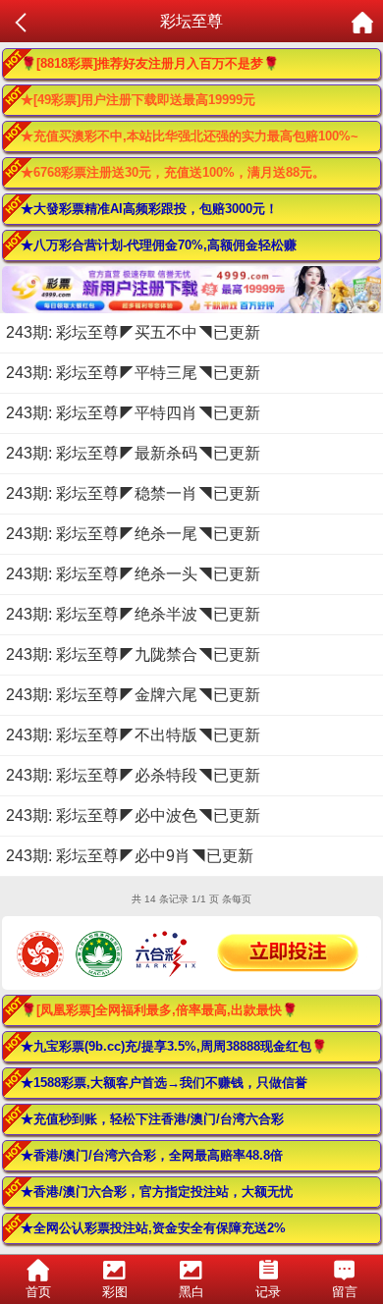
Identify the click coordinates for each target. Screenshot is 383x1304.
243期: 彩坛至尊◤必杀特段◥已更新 (133, 775)
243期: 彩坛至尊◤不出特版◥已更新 (133, 735)
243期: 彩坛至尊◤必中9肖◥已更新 (129, 855)
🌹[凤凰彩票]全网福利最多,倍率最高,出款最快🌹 (159, 1010)
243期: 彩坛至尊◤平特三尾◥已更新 (133, 372)
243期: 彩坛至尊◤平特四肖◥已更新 (133, 413)
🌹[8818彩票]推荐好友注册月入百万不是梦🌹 (150, 63)
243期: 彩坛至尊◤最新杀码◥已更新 (133, 453)
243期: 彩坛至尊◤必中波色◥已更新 (133, 815)
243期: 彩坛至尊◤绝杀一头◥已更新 (133, 574)
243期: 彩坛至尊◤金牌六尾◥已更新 (133, 694)
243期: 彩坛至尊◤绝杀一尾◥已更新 (133, 533)
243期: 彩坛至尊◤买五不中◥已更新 (133, 332)
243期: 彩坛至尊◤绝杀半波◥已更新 (133, 614)
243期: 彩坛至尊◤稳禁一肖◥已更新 (133, 493)
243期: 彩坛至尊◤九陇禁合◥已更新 (133, 654)
